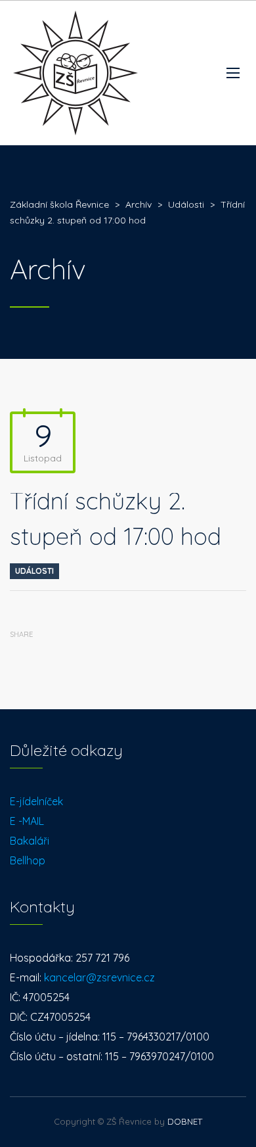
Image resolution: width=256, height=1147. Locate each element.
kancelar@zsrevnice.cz (99, 977)
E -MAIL (27, 821)
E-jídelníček (36, 801)
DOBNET (184, 1121)
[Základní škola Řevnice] (75, 73)
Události (34, 571)
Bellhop (27, 860)
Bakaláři (29, 840)
